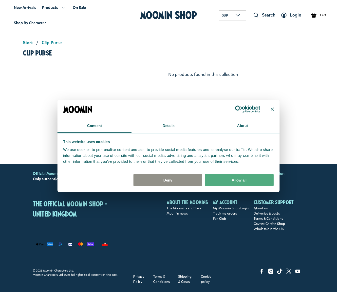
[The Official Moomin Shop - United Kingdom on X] (289, 272)
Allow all (239, 180)
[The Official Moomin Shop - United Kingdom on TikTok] (279, 272)
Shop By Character (30, 22)
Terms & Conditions (268, 218)
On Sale (79, 7)
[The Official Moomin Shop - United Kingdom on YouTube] (297, 272)
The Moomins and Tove (184, 208)
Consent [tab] (94, 125)
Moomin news (177, 213)
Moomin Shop (168, 15)
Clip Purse (52, 42)
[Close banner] (272, 109)
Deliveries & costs (267, 213)
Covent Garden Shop (269, 223)
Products (50, 7)
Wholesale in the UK (269, 229)
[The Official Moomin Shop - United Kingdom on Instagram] (271, 272)
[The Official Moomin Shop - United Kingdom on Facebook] (261, 272)
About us (261, 208)
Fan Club (219, 218)
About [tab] (242, 125)
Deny (167, 180)
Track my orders (225, 213)
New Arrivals (25, 7)
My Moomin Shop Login (231, 208)
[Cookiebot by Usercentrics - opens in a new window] (238, 109)
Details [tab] (169, 125)
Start (28, 42)
